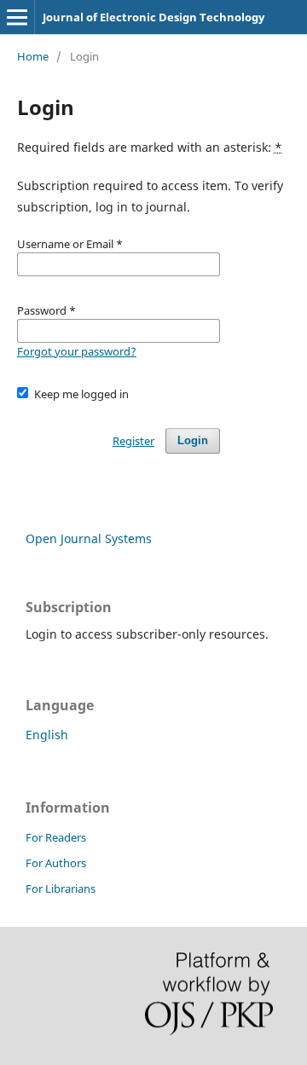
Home (33, 56)
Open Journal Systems (89, 538)
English (47, 734)
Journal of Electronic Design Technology (153, 17)
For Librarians (61, 888)
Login (192, 440)
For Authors (56, 863)
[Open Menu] (17, 17)
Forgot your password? (76, 351)
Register (133, 441)
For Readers (56, 837)
